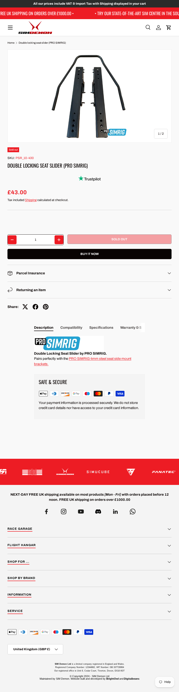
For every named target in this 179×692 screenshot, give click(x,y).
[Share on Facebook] (35, 307)
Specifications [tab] (101, 327)
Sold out (119, 239)
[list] (89, 96)
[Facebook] (46, 510)
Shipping (31, 200)
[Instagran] (63, 510)
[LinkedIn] (115, 510)
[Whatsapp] (132, 510)
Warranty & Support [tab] (136, 327)
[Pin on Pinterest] (46, 307)
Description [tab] (43, 327)
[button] (169, 27)
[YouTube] (81, 510)
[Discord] (98, 510)
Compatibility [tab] (71, 327)
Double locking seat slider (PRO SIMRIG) (42, 43)
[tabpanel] (89, 351)
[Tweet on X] (25, 307)
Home (10, 43)
